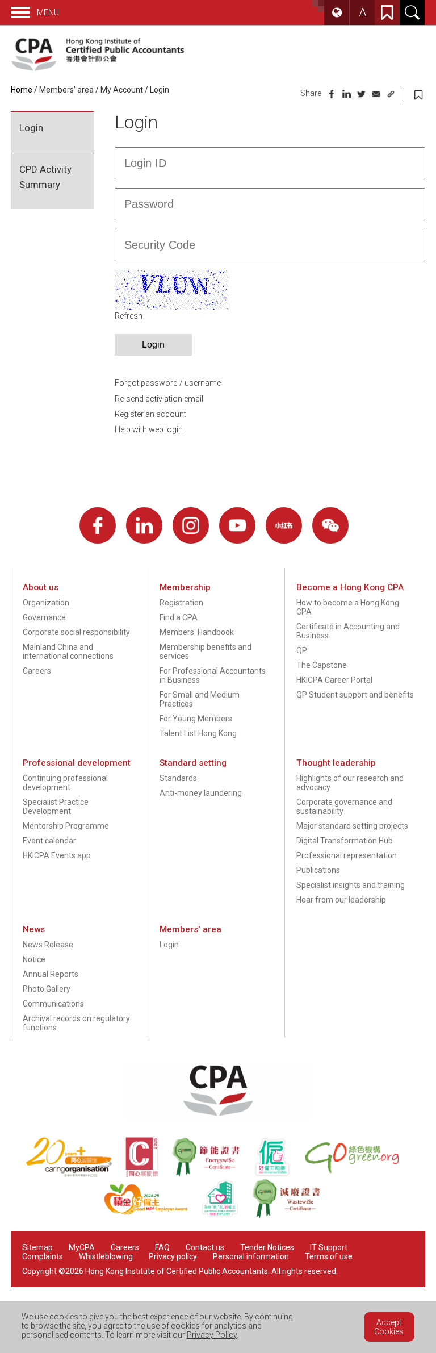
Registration (181, 602)
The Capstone (321, 665)
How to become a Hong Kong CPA (347, 607)
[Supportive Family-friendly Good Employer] (226, 1215)
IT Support (328, 1247)
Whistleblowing (106, 1256)
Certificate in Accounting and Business (348, 631)
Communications (53, 1003)
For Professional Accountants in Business (213, 675)
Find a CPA (179, 617)
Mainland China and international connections (68, 651)
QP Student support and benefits (355, 694)
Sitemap (37, 1247)
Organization (46, 602)
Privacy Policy (212, 1334)
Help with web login (149, 429)
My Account (121, 89)
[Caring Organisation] (75, 1174)
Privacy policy (173, 1256)
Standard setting (193, 763)
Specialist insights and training (350, 885)
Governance (44, 617)
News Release (48, 944)
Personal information (251, 1256)
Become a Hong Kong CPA (350, 587)
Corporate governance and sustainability (344, 806)
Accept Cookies (389, 1327)
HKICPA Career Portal (334, 679)
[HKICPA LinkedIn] (144, 525)
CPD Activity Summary (45, 177)
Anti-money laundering (201, 792)
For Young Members (196, 718)
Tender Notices (267, 1247)
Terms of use (329, 1256)
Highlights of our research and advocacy (350, 783)
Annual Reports (50, 974)
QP (301, 650)
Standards (178, 778)
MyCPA (82, 1247)
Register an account (150, 414)
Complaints (42, 1256)
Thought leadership (336, 763)
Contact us (205, 1247)
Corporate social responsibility (76, 632)
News (34, 929)
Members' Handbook (197, 632)
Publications (318, 870)
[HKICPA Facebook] (97, 525)
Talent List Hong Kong (198, 733)
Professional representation (346, 855)
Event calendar (49, 840)
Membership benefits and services (205, 651)
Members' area (66, 89)
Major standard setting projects (352, 825)
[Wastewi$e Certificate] (292, 1215)
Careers (37, 670)
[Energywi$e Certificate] (212, 1174)
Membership (185, 587)
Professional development (77, 763)
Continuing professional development (65, 783)
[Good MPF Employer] (152, 1215)
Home (21, 89)
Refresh (128, 315)
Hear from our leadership (341, 899)
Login (31, 127)
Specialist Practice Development (56, 806)
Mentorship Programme (66, 825)
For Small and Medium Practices (200, 699)
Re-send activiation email (159, 398)
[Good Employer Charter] (278, 1174)
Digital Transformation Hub (344, 840)
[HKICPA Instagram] (191, 525)
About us (40, 587)
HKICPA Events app (57, 855)
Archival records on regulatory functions (76, 1023)
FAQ (162, 1247)
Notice (34, 959)
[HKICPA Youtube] (237, 525)
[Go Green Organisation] (357, 1174)
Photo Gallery (46, 988)
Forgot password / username (168, 382)
